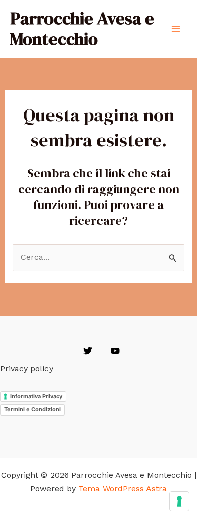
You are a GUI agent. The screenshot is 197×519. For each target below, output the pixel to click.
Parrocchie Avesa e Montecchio (82, 28)
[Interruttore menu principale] (176, 29)
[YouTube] (115, 350)
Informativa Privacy (36, 396)
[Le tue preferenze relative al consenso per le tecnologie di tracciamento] (179, 501)
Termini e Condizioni (32, 409)
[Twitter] (87, 350)
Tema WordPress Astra (122, 488)
